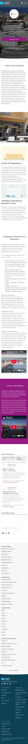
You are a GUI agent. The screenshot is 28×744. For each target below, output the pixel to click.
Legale (2, 739)
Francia (3, 635)
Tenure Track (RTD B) (6, 598)
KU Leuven (4, 641)
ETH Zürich (4, 652)
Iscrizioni (3, 726)
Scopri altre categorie (13, 670)
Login (2, 698)
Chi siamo (3, 695)
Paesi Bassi (4, 621)
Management (18, 717)
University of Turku (6, 657)
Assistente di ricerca (19, 715)
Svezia (22, 48)
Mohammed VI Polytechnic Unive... (9, 643)
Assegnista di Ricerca (6, 601)
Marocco (4, 624)
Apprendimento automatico (8, 548)
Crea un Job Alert (5, 700)
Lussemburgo (5, 629)
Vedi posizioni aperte (14, 39)
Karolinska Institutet (6, 646)
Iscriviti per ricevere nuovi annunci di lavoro (14, 43)
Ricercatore (4, 590)
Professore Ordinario (6, 587)
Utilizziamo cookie (7, 739)
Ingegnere (4, 596)
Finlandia (4, 615)
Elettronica (4, 565)
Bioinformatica (5, 568)
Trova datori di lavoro (6, 692)
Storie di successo (5, 731)
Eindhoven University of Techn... (9, 654)
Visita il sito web (9, 48)
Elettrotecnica (5, 554)
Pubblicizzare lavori (5, 723)
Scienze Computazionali (7, 562)
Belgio (3, 610)
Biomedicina (5, 570)
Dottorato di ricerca (19, 690)
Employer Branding (5, 729)
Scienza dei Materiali (6, 557)
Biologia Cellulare (6, 573)
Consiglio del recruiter (6, 734)
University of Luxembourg (7, 649)
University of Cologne (6, 665)
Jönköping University (12, 464)
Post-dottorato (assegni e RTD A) (11, 482)
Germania (4, 626)
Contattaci (3, 703)
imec (3, 662)
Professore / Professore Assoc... (9, 593)
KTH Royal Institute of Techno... (9, 660)
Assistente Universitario (9, 506)
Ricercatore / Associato (20, 699)
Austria (3, 632)
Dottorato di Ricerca (6, 579)
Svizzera (4, 618)
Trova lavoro (4, 690)
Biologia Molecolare (6, 559)
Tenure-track (18, 709)
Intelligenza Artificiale (7, 551)
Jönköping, (18, 48)
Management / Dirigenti (7, 604)
